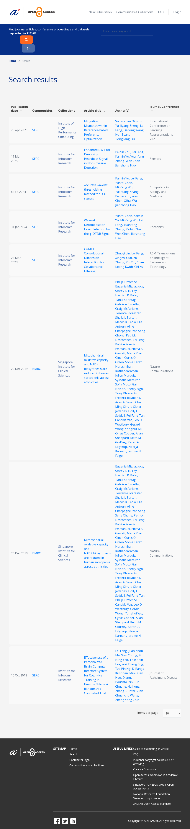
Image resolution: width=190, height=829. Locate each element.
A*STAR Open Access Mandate (152, 803)
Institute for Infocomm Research (66, 158)
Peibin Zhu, (123, 152)
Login (177, 12)
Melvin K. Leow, (126, 322)
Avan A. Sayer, (125, 402)
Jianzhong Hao (125, 165)
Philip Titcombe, (126, 282)
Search (73, 754)
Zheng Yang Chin (127, 700)
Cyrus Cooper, (125, 433)
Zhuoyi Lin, (123, 253)
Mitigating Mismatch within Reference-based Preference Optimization (96, 130)
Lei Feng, (138, 152)
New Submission (100, 12)
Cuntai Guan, (135, 691)
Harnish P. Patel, (126, 295)
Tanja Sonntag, (126, 300)
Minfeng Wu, (124, 187)
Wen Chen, (133, 161)
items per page (147, 713)
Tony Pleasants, (126, 393)
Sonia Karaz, (133, 362)
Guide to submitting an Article (151, 748)
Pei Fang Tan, (135, 415)
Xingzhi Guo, (124, 258)
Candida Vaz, (124, 420)
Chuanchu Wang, (127, 695)
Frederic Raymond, (128, 398)
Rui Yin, (131, 262)
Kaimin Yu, (122, 156)
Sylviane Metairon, (128, 380)
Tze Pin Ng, (123, 669)
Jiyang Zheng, (130, 126)
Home (13, 61)
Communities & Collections (134, 12)
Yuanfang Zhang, (127, 192)
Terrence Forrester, (129, 493)
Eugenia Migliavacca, (129, 286)
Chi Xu (138, 267)
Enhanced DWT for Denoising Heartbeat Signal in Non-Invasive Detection (97, 159)
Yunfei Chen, (124, 183)
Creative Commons (144, 769)
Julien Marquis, (125, 375)
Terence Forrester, (128, 313)
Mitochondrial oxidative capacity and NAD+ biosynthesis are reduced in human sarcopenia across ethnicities (96, 368)
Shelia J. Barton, (126, 498)
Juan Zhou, (136, 651)
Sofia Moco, (123, 384)
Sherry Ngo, (135, 389)
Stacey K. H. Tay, (126, 291)
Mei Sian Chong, (127, 655)
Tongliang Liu (125, 139)
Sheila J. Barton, (126, 317)
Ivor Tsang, (123, 135)
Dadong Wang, (134, 130)
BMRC (36, 369)
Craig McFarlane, (127, 309)
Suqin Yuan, (123, 121)
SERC (35, 130)
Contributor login (79, 760)
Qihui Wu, (130, 201)
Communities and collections (86, 765)
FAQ (161, 12)
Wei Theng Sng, (133, 664)
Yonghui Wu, (134, 429)
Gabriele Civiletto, (127, 304)
